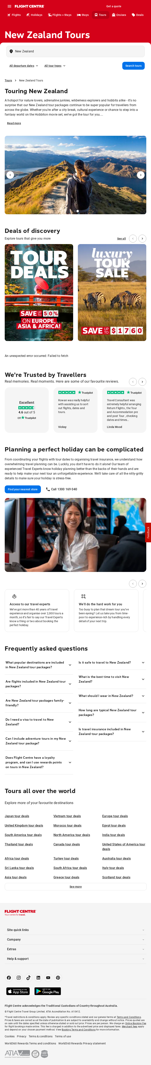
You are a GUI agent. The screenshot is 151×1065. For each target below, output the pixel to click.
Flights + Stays (61, 14)
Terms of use (63, 1036)
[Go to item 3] (77, 211)
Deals (140, 14)
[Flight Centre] (29, 6)
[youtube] (48, 978)
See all (121, 238)
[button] (76, 886)
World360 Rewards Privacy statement (82, 1043)
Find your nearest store (23, 489)
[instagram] (19, 978)
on (19, 418)
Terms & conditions (41, 1036)
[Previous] (10, 175)
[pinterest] (58, 978)
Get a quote (113, 6)
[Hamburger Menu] (9, 6)
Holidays (36, 14)
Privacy (21, 1036)
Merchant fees (129, 1026)
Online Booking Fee (135, 1023)
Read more (14, 123)
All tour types (53, 65)
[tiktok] (28, 978)
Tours (102, 14)
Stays (85, 14)
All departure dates (21, 65)
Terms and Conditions (129, 1017)
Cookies (10, 1036)
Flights (16, 14)
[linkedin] (38, 978)
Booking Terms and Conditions (79, 1029)
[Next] (141, 175)
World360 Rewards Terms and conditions (30, 1043)
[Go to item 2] (75, 211)
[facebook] (9, 978)
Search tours (133, 65)
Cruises (121, 14)
